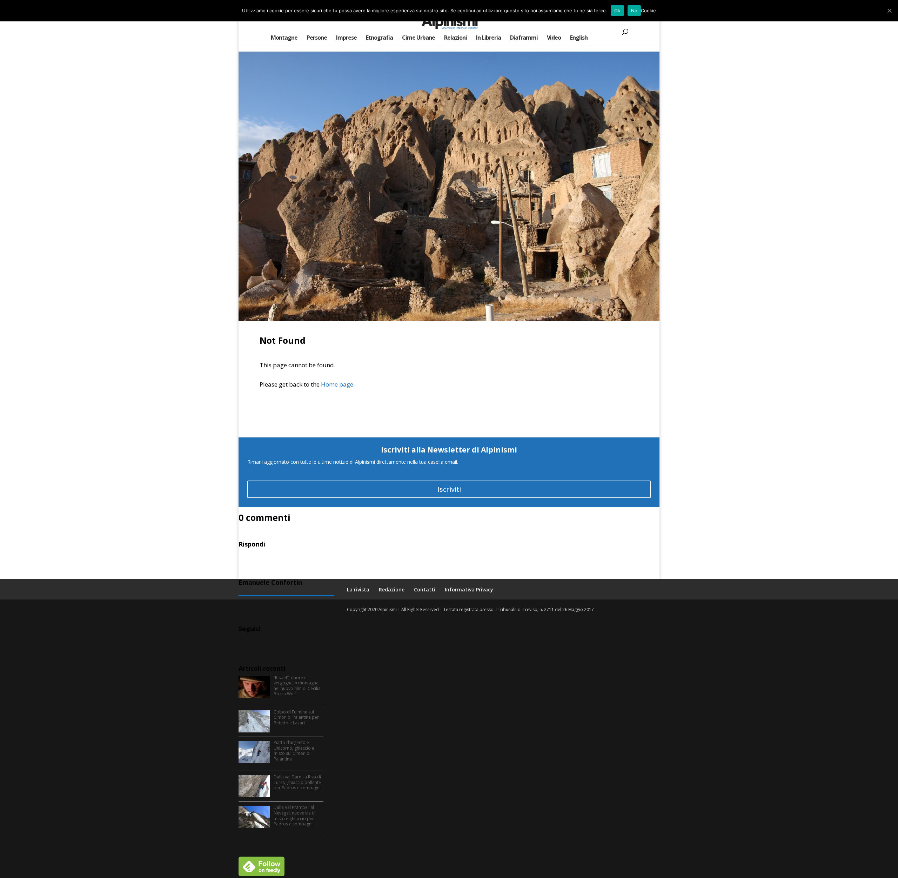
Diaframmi (524, 38)
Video (554, 38)
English (579, 38)
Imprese (346, 38)
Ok (617, 10)
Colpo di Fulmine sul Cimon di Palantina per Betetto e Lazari (296, 717)
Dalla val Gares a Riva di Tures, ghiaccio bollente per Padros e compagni (297, 782)
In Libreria (488, 38)
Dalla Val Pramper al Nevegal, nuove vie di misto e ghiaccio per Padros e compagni (295, 815)
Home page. (338, 384)
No (634, 10)
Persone (317, 38)
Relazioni (455, 38)
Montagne (284, 38)
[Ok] (889, 10)
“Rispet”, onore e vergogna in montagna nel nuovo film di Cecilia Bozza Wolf (297, 686)
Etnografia (379, 38)
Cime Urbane (418, 38)
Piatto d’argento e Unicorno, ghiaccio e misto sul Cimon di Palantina (294, 750)
